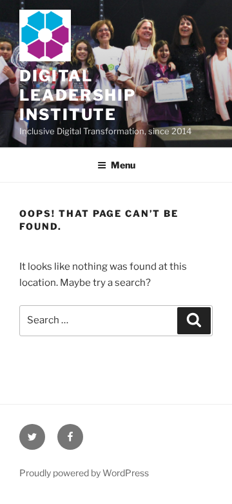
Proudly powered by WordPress (84, 472)
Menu (123, 164)
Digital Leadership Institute (77, 95)
